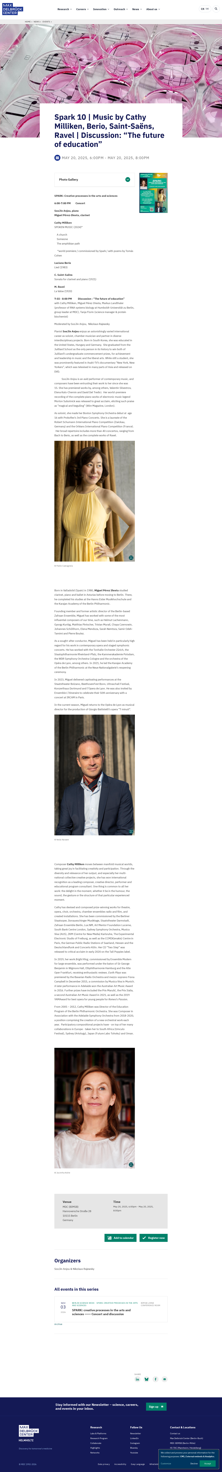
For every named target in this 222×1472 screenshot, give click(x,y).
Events (46, 21)
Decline (194, 1463)
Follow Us (136, 1427)
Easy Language (138, 1464)
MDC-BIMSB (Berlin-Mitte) (182, 1443)
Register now (156, 1238)
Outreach (119, 9)
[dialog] (189, 1459)
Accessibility (120, 1464)
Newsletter (135, 1433)
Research (63, 9)
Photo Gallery (68, 179)
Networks (95, 1452)
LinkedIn (134, 1438)
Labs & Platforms (98, 1433)
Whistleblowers (157, 1464)
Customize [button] (166, 1463)
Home (28, 21)
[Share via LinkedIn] (137, 1379)
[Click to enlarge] (94, 501)
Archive (58, 1324)
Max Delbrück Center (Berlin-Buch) (186, 1438)
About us (151, 9)
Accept (207, 1463)
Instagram (135, 1443)
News (135, 9)
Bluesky (134, 1447)
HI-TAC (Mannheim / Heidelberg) (185, 1447)
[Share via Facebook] (156, 1379)
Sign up (153, 1406)
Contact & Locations (182, 1427)
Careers (81, 9)
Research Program (99, 1438)
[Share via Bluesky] (146, 1379)
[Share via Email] (165, 1379)
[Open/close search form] (216, 9)
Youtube (134, 1452)
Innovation (99, 9)
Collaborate (95, 1443)
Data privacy (104, 1464)
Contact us (175, 1433)
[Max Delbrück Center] (12, 14)
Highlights (95, 1447)
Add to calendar (124, 1238)
